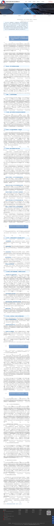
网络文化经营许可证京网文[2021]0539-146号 (34, 524)
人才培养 (40, 512)
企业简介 (19, 15)
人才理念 (40, 511)
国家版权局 (28, 523)
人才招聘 (42, 1)
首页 (26, 1)
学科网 (44, 523)
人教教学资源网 (34, 523)
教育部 (31, 523)
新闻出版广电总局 (20, 523)
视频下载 (33, 512)
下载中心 (38, 1)
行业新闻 (49, 13)
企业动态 (49, 15)
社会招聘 (40, 513)
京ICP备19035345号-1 (26, 524)
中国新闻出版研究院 (24, 523)
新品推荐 (26, 511)
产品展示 (34, 1)
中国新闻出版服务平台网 (14, 523)
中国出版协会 (38, 523)
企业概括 (29, 1)
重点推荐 (26, 512)
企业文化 (4, 15)
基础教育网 (41, 523)
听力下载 (33, 511)
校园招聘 (40, 514)
